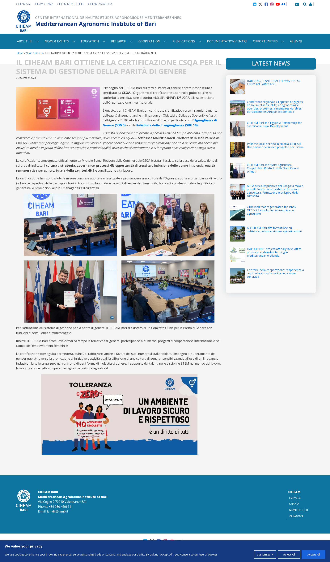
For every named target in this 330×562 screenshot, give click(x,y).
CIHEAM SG (23, 4)
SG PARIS (295, 497)
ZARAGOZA (296, 516)
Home (20, 53)
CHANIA (294, 503)
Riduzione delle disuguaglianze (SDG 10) (167, 125)
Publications (183, 41)
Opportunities (265, 41)
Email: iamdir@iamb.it (53, 511)
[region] (165, 551)
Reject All (289, 554)
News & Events (57, 41)
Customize (263, 554)
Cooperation (149, 41)
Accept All (313, 554)
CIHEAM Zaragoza (100, 4)
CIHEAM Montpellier (70, 4)
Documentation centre (227, 41)
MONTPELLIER (298, 510)
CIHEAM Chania (43, 4)
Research (118, 41)
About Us (24, 41)
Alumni (296, 41)
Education (90, 41)
